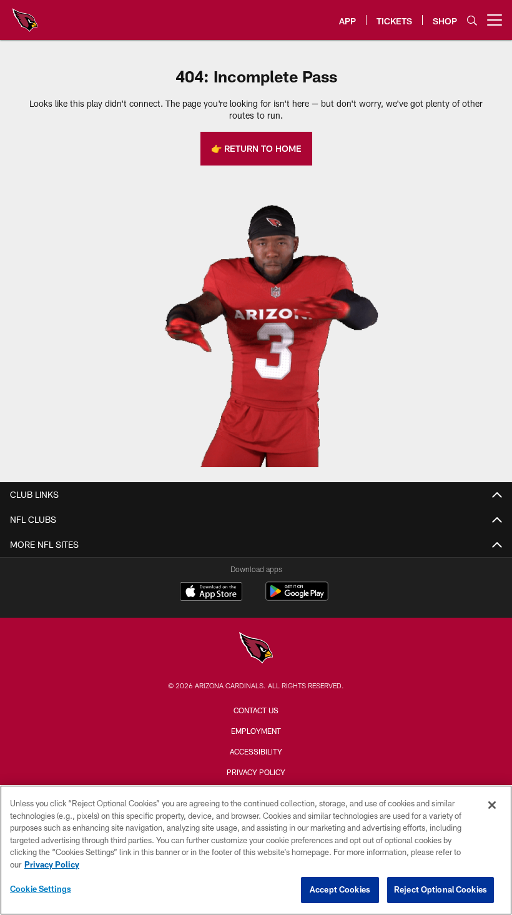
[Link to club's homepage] (25, 15)
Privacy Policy (256, 772)
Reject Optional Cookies (440, 889)
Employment (256, 730)
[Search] (472, 20)
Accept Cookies (340, 889)
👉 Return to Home (256, 148)
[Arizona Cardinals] (256, 649)
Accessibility (256, 751)
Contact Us (256, 710)
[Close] (492, 805)
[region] (256, 850)
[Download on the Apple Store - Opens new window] (211, 592)
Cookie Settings (40, 889)
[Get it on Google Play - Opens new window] (297, 597)
